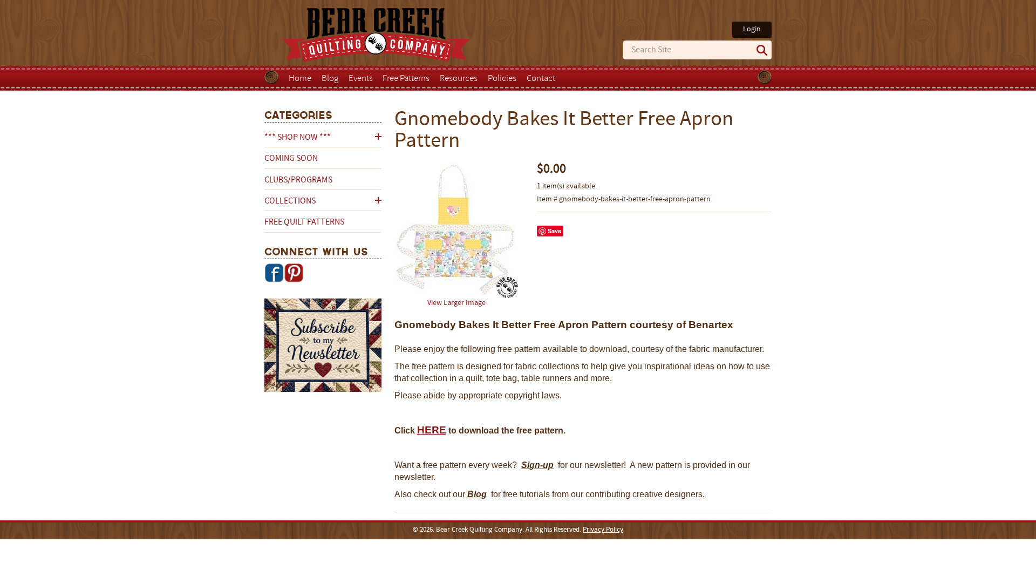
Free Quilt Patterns (304, 222)
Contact (541, 79)
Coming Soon (291, 158)
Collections (290, 201)
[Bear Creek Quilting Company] (322, 347)
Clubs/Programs (298, 180)
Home (300, 79)
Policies (502, 79)
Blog (330, 79)
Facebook (274, 272)
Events (361, 79)
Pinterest (293, 272)
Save (554, 231)
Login (752, 29)
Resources (459, 79)
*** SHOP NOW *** (297, 137)
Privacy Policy (603, 530)
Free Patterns (406, 79)
